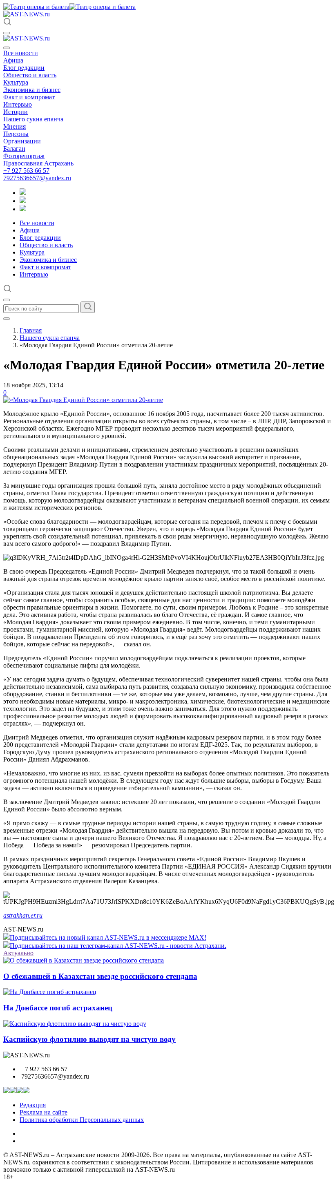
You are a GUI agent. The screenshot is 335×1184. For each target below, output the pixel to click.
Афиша (13, 60)
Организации (22, 141)
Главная (31, 330)
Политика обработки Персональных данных (82, 1119)
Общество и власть (29, 74)
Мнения (14, 126)
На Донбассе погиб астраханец (57, 1007)
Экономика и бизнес (31, 89)
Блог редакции (24, 67)
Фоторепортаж (24, 155)
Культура (15, 82)
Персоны (16, 133)
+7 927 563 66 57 (26, 170)
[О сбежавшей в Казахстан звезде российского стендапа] (83, 960)
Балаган (14, 148)
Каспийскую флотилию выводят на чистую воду (89, 1039)
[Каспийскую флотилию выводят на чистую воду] (74, 1023)
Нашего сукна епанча (33, 119)
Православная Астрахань (38, 163)
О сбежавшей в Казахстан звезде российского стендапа (100, 976)
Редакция (33, 1104)
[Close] (6, 48)
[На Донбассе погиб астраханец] (49, 991)
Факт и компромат (29, 97)
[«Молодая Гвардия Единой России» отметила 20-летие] (83, 399)
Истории (15, 111)
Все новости (20, 52)
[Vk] (23, 209)
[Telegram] (23, 192)
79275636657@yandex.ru (37, 177)
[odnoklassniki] (23, 200)
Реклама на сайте (43, 1112)
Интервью (17, 104)
